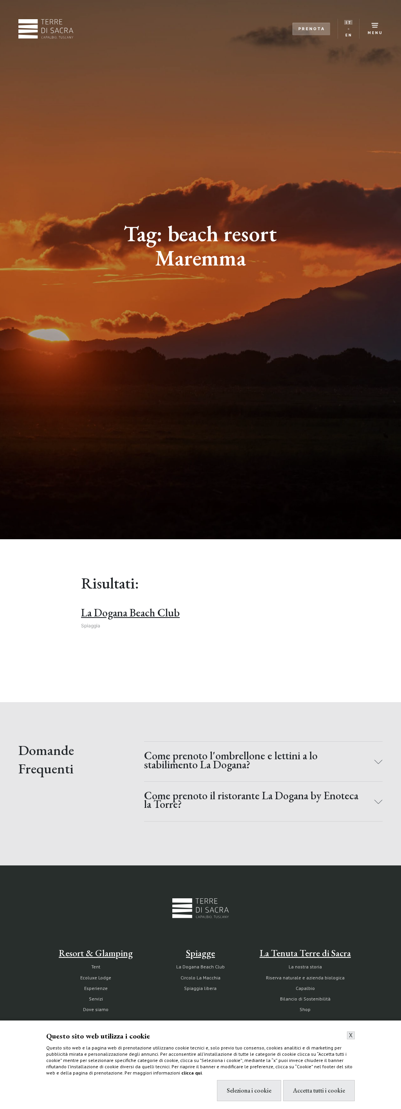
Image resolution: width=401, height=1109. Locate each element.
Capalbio (305, 988)
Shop (305, 1009)
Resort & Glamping (96, 953)
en (348, 35)
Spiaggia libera (200, 988)
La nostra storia (305, 967)
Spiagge (200, 953)
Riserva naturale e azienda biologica (305, 978)
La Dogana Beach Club (200, 967)
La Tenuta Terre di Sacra (305, 953)
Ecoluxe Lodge (95, 978)
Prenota (311, 28)
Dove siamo (95, 1009)
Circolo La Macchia (200, 978)
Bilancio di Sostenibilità (305, 999)
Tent (95, 967)
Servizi (96, 999)
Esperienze (96, 988)
